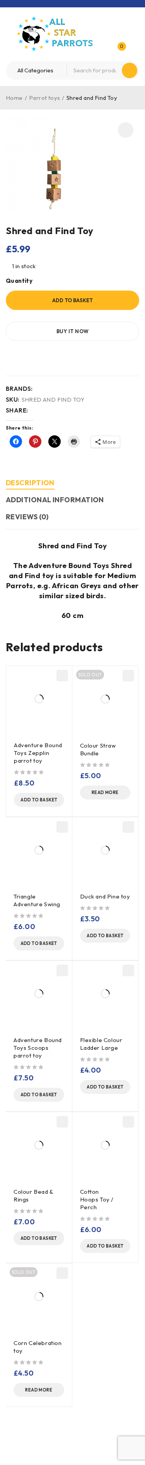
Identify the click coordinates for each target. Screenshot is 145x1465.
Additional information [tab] (55, 499)
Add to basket (72, 300)
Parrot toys (44, 97)
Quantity (19, 280)
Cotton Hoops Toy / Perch (97, 1199)
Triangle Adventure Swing (38, 900)
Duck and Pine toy (105, 896)
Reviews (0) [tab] (27, 516)
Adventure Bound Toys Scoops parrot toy (38, 1047)
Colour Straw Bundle (98, 749)
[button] (125, 130)
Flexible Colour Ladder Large (101, 1043)
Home (14, 97)
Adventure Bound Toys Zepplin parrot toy (38, 752)
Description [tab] (30, 482)
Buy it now (72, 331)
